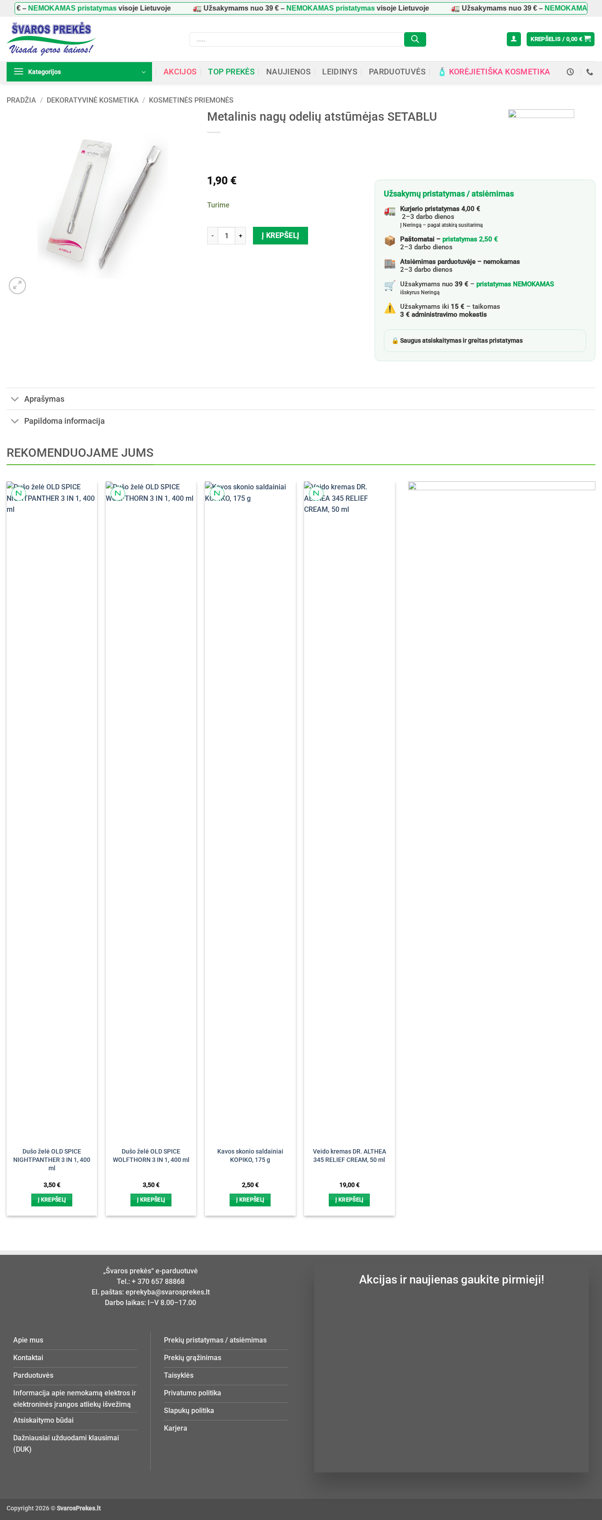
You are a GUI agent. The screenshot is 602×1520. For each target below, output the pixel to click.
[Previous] (21, 833)
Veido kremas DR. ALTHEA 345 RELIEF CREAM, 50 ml (349, 1156)
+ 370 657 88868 (158, 1281)
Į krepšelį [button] (52, 1200)
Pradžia (21, 100)
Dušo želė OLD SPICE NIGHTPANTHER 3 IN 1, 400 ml (51, 1160)
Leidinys (339, 71)
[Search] (415, 39)
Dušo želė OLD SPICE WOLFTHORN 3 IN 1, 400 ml (151, 1156)
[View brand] (541, 141)
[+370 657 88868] (590, 72)
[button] (514, 39)
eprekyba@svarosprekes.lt (168, 1292)
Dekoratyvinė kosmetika (93, 100)
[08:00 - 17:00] (571, 72)
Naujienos (288, 71)
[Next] (380, 833)
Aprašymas (44, 399)
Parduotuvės (397, 71)
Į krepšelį (281, 236)
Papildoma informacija (64, 421)
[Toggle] (15, 399)
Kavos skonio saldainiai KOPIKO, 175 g (250, 1156)
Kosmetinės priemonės (191, 100)
